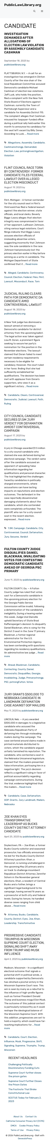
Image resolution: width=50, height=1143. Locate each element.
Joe (31, 918)
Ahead (11, 664)
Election (8, 151)
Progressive (28, 1041)
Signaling (9, 1045)
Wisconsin (9, 1049)
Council (8, 277)
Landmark (30, 800)
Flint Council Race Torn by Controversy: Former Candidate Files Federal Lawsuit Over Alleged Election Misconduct (23, 175)
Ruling (7, 403)
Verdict (24, 536)
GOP (6, 800)
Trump (41, 1045)
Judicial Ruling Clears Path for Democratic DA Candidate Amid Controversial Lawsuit (23, 299)
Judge (21, 677)
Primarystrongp (34, 677)
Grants (14, 800)
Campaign (19, 528)
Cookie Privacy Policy (29, 1125)
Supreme (20, 1045)
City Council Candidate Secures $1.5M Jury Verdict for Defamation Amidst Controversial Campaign (23, 423)
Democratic (10, 399)
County (22, 669)
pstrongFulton (17, 682)
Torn (37, 281)
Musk (18, 1041)
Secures (14, 536)
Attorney (13, 914)
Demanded (30, 147)
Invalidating (10, 677)
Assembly (27, 142)
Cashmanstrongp (13, 147)
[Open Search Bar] (34, 11)
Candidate (39, 142)
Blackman (21, 664)
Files (35, 277)
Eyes (25, 918)
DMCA (14, 1125)
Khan (37, 918)
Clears (24, 395)
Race (31, 281)
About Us (18, 1116)
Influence (9, 1041)
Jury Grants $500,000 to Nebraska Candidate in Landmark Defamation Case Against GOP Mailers (24, 699)
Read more (33, 133)
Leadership (10, 923)
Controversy (36, 272)
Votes (30, 682)
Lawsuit (8, 281)
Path (40, 399)
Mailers (40, 800)
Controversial (36, 395)
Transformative (26, 923)
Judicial (22, 399)
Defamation (36, 532)
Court (24, 1037)
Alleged (12, 272)
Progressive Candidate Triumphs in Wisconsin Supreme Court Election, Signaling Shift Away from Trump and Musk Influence (24, 944)
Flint (41, 277)
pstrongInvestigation (31, 151)
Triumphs (31, 1045)
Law (16, 151)
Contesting (10, 669)
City (41, 528)
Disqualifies (24, 673)
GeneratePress (25, 1138)
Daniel (30, 669)
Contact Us (31, 1116)
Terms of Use (17, 1130)
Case (23, 795)
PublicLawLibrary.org (22, 5)
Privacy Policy (33, 1130)
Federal (27, 277)
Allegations (14, 142)
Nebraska (9, 804)
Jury (6, 536)
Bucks (22, 914)
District (17, 918)
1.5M (10, 528)
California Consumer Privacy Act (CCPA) (25, 1121)
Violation (9, 155)
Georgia (36, 673)
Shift (39, 1041)
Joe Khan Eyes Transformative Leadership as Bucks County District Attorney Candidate (25, 824)
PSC (6, 682)
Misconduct (20, 281)
